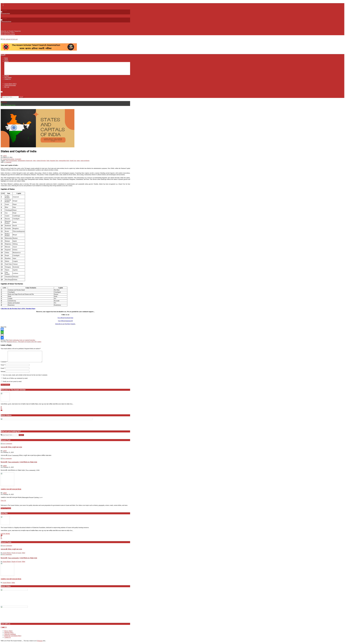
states (78, 160)
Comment (4, 361)
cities (34, 160)
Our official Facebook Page (65, 317)
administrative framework (25, 160)
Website (3, 371)
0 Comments (7, 162)
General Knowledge (8, 159)
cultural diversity (41, 160)
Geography (18, 159)
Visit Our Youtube (6, 508)
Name (3, 365)
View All (3, 500)
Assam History (7, 553)
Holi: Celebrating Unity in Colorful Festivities (22, 340)
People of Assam (16, 553)
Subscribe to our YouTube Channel (65, 324)
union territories (84, 160)
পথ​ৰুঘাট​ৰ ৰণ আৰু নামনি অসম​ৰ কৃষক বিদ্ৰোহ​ (11, 489)
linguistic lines (54, 160)
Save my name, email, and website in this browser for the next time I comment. (25, 375)
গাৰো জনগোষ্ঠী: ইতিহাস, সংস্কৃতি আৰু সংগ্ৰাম (11, 447)
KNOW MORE (5, 533)
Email (3, 368)
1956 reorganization (11, 160)
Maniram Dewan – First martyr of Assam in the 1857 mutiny (24, 341)
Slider (23, 553)
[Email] (65, 335)
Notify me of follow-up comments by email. (15, 378)
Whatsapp (40, 640)
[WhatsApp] (65, 332)
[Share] (65, 337)
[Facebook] (65, 329)
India (48, 160)
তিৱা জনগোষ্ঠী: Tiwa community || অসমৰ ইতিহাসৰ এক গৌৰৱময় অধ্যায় (19, 462)
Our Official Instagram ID (65, 321)
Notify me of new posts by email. (12, 381)
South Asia (73, 160)
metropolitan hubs (64, 160)
